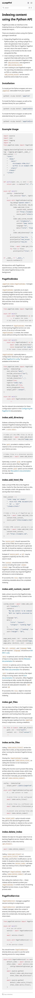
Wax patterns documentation (21, 471)
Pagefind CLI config (13, 359)
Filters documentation (12, 670)
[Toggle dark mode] (28, 2)
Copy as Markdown (8, 994)
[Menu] (31, 2)
